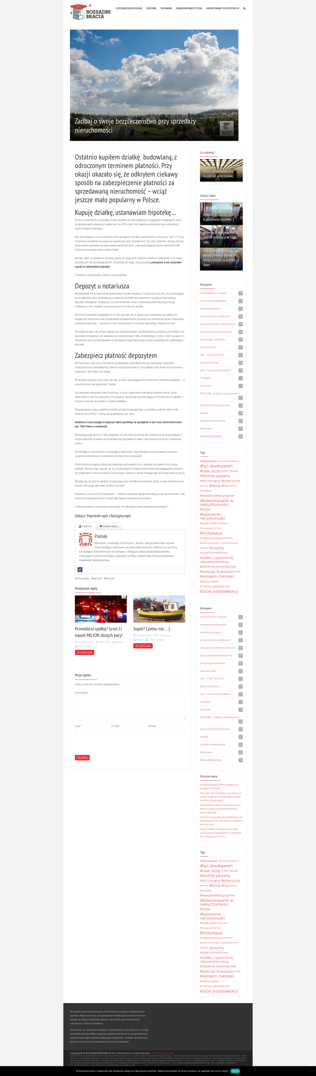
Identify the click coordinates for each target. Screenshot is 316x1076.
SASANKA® (166, 8)
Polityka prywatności (163, 1053)
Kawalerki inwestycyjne (189, 8)
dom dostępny (211, 481)
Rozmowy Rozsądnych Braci (220, 405)
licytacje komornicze (211, 528)
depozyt (97, 578)
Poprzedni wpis (97, 515)
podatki (229, 538)
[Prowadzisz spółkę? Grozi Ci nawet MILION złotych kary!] (101, 609)
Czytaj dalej (86, 652)
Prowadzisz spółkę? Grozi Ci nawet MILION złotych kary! (98, 631)
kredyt (206, 509)
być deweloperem (217, 466)
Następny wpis (120, 515)
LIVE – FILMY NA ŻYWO (220, 355)
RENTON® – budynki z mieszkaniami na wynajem (221, 395)
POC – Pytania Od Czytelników (220, 370)
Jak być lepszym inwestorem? (221, 316)
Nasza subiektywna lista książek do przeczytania (218, 173)
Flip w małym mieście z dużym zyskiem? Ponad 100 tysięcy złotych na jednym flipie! (220, 257)
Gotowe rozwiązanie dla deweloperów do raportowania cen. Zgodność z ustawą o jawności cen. (221, 821)
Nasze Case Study (138, 113)
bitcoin (235, 461)
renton (205, 547)
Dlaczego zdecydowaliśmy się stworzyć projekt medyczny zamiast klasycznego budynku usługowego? (220, 797)
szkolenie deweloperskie (219, 566)
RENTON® (151, 8)
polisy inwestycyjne (210, 543)
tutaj (103, 1065)
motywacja (212, 533)
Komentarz (81, 692)
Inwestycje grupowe (221, 308)
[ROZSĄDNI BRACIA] (90, 11)
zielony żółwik (210, 581)
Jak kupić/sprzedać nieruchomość (221, 324)
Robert (119, 642)
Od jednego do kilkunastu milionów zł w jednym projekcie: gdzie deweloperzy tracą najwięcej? (220, 809)
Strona (152, 726)
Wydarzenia (221, 428)
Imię (78, 726)
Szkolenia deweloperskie (129, 8)
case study (82, 578)
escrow (109, 578)
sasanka (217, 548)
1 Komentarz (164, 635)
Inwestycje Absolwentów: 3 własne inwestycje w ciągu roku (220, 237)
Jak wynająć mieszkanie (221, 339)
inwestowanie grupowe (218, 496)
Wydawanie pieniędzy (221, 436)
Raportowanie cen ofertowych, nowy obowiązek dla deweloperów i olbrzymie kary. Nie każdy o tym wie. (220, 833)
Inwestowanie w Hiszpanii (220, 293)
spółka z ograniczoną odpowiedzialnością (216, 560)
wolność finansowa (217, 572)
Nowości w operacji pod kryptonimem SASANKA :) (218, 217)
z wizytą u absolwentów (216, 586)
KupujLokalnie (209, 523)
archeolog (225, 461)
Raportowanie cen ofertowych (222, 8)
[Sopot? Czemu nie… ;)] (159, 609)
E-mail (116, 726)
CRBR (225, 471)
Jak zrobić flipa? (220, 347)
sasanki (220, 413)
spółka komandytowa (214, 552)
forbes (234, 486)
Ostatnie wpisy (110, 526)
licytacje (223, 523)
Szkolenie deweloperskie (221, 420)
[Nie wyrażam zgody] (312, 1071)
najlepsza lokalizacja (212, 538)
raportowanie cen (230, 543)
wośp (237, 571)
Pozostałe (220, 386)
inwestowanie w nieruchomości (216, 503)
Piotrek (103, 113)
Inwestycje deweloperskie (221, 301)
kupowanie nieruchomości (212, 516)
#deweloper (210, 461)
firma (215, 486)
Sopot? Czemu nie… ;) (151, 628)
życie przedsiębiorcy (220, 591)
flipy (226, 486)
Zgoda (235, 1071)
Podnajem (220, 378)
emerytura (231, 481)
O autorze (86, 526)
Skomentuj (117, 113)
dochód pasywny (216, 476)
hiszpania (206, 490)
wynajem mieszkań (218, 576)
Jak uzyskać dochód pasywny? (221, 331)
